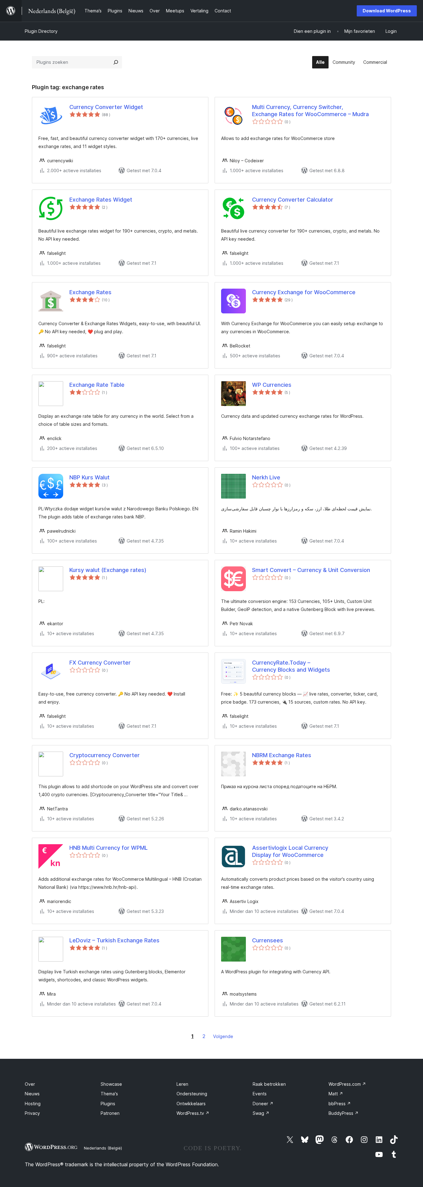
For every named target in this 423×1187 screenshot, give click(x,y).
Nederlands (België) (103, 1148)
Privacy (32, 1113)
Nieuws (32, 1093)
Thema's (109, 1093)
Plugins (108, 1103)
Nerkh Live (266, 477)
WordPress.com (347, 1084)
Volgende (223, 1036)
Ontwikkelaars (191, 1103)
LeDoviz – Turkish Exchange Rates (114, 940)
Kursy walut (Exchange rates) (107, 570)
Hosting (33, 1103)
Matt (336, 1093)
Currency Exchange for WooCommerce (303, 292)
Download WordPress (387, 10)
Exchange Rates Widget (100, 199)
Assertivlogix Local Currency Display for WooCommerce (290, 851)
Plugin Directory (41, 31)
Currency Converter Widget (106, 107)
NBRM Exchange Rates (281, 755)
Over (30, 1084)
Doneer (263, 1103)
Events (260, 1093)
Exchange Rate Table (96, 385)
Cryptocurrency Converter (104, 755)
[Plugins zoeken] (116, 62)
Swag (261, 1113)
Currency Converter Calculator (292, 199)
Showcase (111, 1084)
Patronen (110, 1113)
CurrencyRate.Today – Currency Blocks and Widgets (291, 666)
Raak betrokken (269, 1084)
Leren (182, 1084)
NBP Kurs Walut (89, 477)
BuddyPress (344, 1113)
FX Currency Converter (100, 662)
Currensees (267, 940)
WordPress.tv (193, 1113)
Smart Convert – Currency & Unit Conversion (311, 570)
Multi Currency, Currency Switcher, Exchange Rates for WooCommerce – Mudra (310, 110)
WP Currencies (271, 385)
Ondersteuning (192, 1093)
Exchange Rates (90, 292)
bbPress (340, 1103)
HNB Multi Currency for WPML (108, 847)
